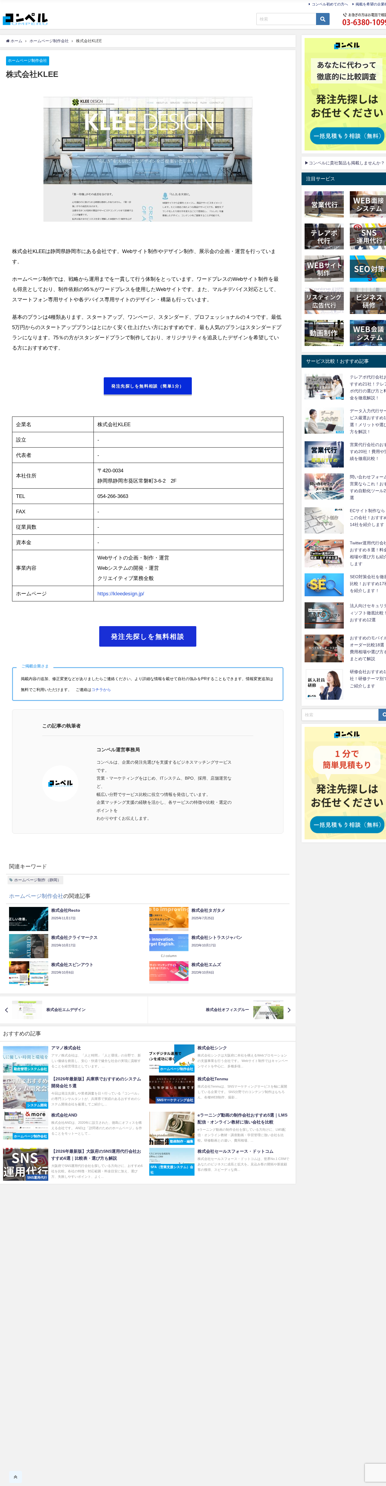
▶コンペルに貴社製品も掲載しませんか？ (345, 163)
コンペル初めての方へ (330, 4)
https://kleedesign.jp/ (120, 593)
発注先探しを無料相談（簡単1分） (147, 386)
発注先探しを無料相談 (148, 636)
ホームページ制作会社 (27, 60)
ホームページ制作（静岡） (37, 880)
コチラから (101, 690)
